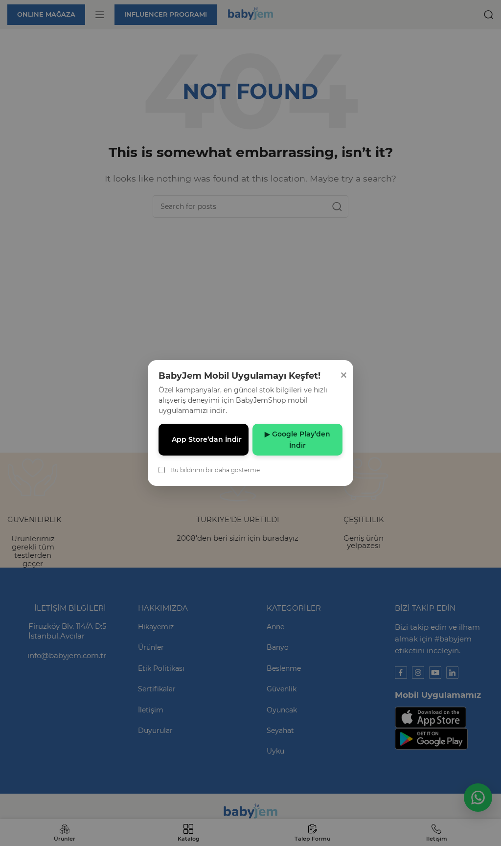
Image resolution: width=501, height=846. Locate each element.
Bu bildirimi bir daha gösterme (215, 470)
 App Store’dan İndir (204, 439)
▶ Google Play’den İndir (297, 439)
